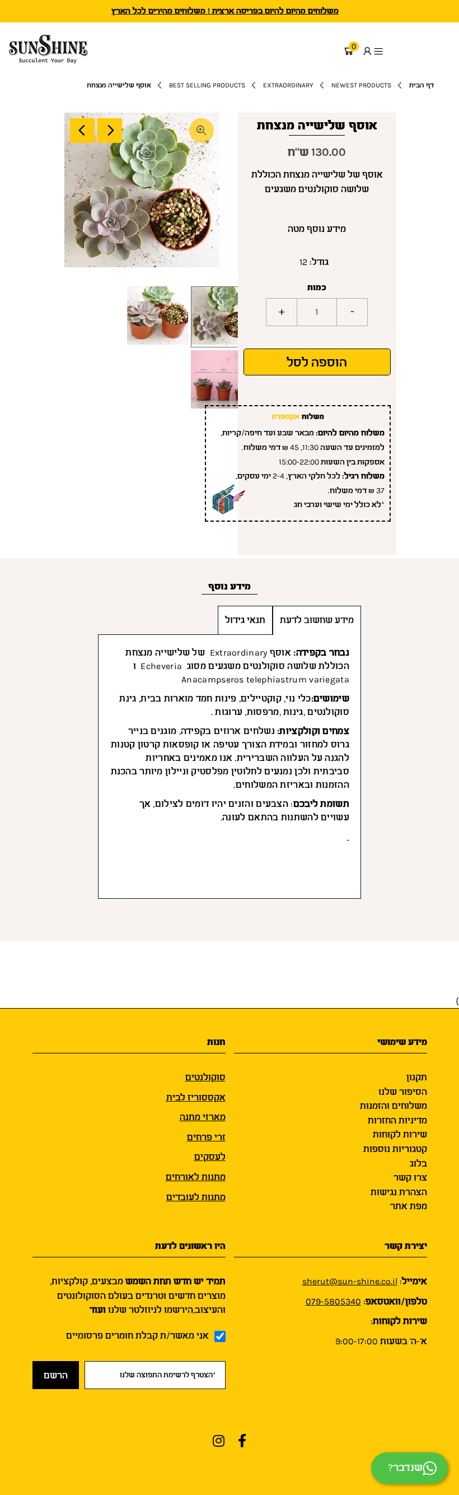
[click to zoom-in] (201, 130)
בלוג (418, 1163)
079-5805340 (333, 1301)
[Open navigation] (413, 51)
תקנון (416, 1077)
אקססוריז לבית (196, 1097)
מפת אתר (408, 1206)
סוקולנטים (205, 1077)
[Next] (109, 130)
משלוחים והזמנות (393, 1106)
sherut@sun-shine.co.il (349, 1281)
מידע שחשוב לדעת (317, 620)
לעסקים (210, 1157)
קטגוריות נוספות (395, 1149)
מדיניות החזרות (397, 1120)
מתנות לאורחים (196, 1177)
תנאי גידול (245, 620)
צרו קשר (410, 1177)
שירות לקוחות (400, 1134)
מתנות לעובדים (196, 1197)
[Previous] (82, 130)
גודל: (319, 262)
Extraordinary (288, 85)
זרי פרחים (206, 1137)
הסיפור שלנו (402, 1092)
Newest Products (361, 85)
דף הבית (421, 85)
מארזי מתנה (203, 1117)
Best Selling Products (207, 85)
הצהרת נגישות (399, 1192)
